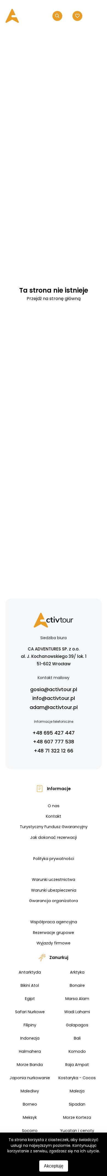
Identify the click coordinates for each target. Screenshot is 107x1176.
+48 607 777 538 (53, 741)
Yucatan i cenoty (77, 1130)
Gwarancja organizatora (53, 900)
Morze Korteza (77, 1117)
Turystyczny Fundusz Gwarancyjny (54, 826)
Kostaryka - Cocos (77, 1078)
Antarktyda (30, 972)
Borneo (30, 1104)
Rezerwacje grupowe (53, 932)
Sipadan (77, 1104)
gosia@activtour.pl (53, 689)
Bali (77, 1038)
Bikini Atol (30, 985)
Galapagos (77, 1025)
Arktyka (77, 972)
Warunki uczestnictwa (53, 879)
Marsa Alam (77, 998)
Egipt (30, 998)
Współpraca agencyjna (53, 922)
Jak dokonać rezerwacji (53, 837)
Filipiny (30, 1025)
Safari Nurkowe (30, 1012)
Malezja (77, 1091)
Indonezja (30, 1038)
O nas (54, 806)
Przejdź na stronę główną (54, 298)
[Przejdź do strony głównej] (24, 16)
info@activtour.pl (53, 698)
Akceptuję (53, 1166)
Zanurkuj (58, 957)
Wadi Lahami (77, 1012)
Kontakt (53, 816)
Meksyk (30, 1117)
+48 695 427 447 (53, 732)
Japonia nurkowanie (30, 1078)
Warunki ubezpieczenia (53, 890)
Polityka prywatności (53, 858)
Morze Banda (30, 1064)
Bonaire (77, 985)
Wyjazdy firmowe (53, 943)
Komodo (77, 1051)
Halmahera (30, 1051)
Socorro (30, 1130)
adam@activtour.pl (54, 707)
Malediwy (30, 1091)
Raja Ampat (77, 1064)
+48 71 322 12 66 (53, 750)
